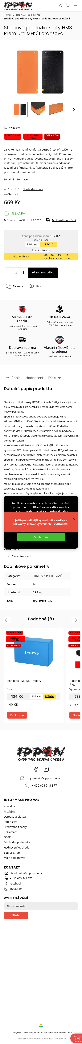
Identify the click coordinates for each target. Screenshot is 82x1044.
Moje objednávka (15, 858)
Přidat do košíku (43, 272)
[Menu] (75, 6)
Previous (8, 620)
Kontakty (9, 806)
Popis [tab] (15, 377)
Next (75, 620)
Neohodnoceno (33, 189)
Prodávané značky (15, 827)
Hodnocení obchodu (17, 847)
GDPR (7, 837)
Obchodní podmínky (17, 842)
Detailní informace (16, 179)
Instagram (46, 769)
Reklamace (11, 832)
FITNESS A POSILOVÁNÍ (47, 576)
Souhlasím (41, 537)
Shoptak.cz (60, 1038)
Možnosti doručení (64, 220)
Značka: (11, 194)
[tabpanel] (34, 675)
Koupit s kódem (41, 250)
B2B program (12, 852)
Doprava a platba (15, 816)
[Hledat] (61, 6)
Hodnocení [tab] (34, 377)
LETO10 (48, 244)
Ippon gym (10, 822)
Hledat (16, 915)
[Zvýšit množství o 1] (23, 273)
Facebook (36, 769)
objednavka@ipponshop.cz (44, 778)
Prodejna (9, 811)
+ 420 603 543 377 (44, 786)
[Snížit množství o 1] (9, 273)
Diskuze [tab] (54, 377)
